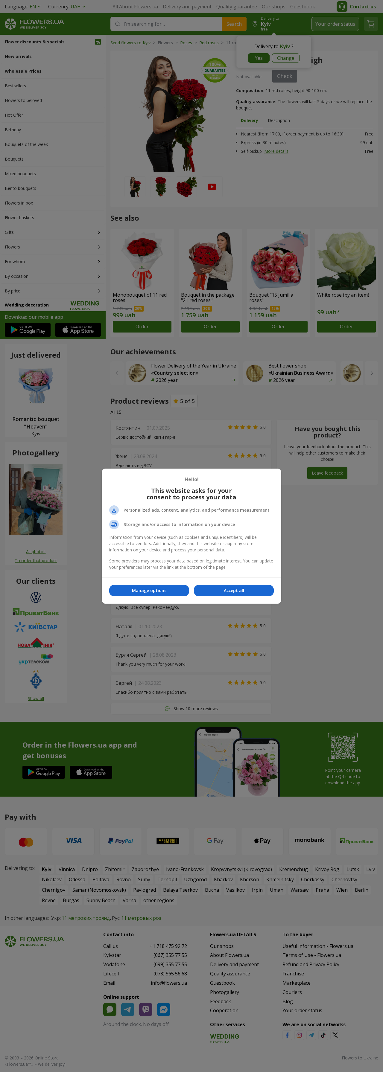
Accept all (234, 590)
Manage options (149, 590)
